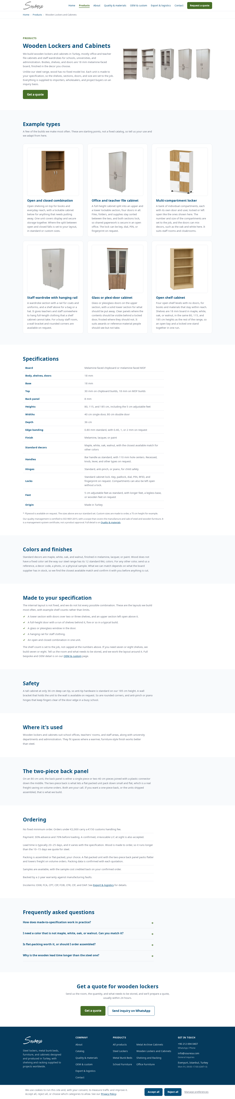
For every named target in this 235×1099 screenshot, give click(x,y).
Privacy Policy (108, 1094)
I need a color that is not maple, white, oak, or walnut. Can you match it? (73, 933)
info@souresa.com (188, 1053)
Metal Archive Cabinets (149, 1044)
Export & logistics (161, 5)
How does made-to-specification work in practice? (57, 922)
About (96, 5)
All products (120, 1044)
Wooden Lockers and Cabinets (153, 1051)
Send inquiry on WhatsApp (131, 1011)
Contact (179, 5)
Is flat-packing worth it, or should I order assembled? (59, 944)
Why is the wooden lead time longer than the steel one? (61, 955)
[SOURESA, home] (33, 5)
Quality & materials (115, 5)
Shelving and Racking (148, 1057)
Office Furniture (145, 1064)
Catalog (80, 1051)
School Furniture (122, 1064)
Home (71, 5)
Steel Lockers (120, 1051)
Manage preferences (196, 1091)
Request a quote (199, 5)
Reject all (173, 1091)
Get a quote (35, 94)
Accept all (153, 1091)
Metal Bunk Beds (122, 1057)
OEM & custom (138, 5)
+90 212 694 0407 (188, 1043)
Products (84, 5)
